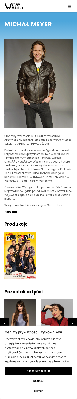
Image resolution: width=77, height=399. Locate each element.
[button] (69, 6)
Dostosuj (38, 380)
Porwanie (10, 212)
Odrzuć (38, 390)
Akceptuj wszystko (38, 370)
